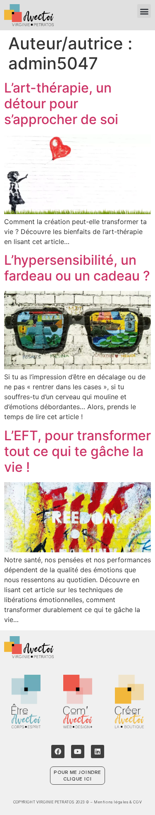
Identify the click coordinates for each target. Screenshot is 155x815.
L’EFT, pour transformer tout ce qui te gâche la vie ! (77, 451)
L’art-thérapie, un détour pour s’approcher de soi (61, 104)
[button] (144, 11)
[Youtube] (77, 751)
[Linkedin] (97, 751)
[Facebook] (57, 751)
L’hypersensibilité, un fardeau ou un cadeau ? (77, 268)
